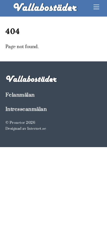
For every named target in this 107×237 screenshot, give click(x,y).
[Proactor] (45, 10)
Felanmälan (20, 95)
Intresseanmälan (26, 109)
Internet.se (36, 128)
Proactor (17, 122)
